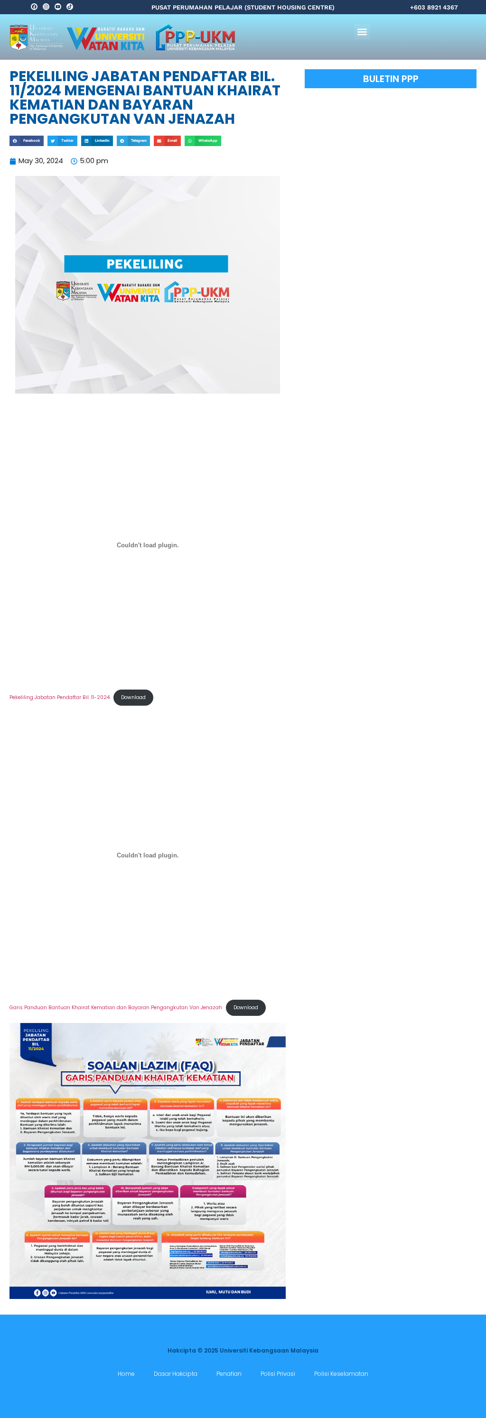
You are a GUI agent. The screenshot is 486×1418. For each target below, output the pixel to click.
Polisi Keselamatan (341, 1374)
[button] (362, 31)
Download (133, 697)
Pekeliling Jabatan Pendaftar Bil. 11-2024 (59, 697)
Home (126, 1374)
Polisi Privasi (278, 1374)
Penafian (229, 1374)
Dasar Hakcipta (175, 1374)
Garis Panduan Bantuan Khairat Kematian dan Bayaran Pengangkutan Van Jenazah (115, 1007)
